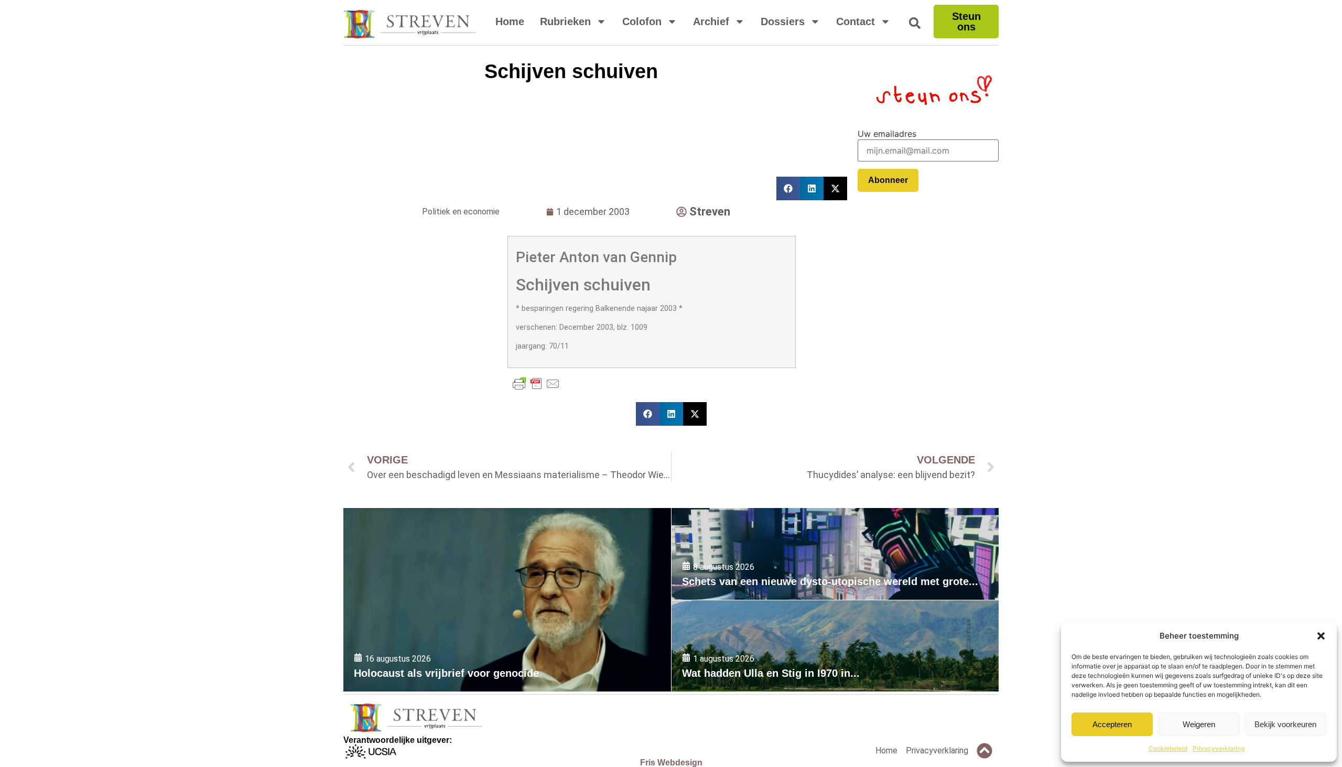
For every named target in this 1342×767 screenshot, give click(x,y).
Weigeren (1199, 724)
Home (509, 21)
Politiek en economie (461, 212)
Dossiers (783, 21)
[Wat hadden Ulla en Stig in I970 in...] (835, 646)
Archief (711, 21)
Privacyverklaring (1218, 748)
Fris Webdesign (671, 762)
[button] (1321, 636)
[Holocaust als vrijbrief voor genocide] (507, 600)
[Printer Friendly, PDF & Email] (536, 384)
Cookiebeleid (1168, 748)
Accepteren (1112, 724)
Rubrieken (565, 21)
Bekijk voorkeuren (1285, 724)
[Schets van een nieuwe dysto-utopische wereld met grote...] (835, 554)
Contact (855, 21)
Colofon (642, 21)
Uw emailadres (887, 133)
